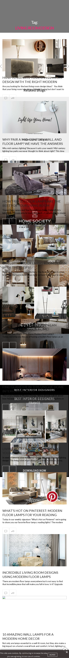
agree (52, 655)
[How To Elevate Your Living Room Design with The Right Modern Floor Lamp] (34, 55)
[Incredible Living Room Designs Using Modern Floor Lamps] (34, 555)
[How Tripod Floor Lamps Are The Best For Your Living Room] (34, 179)
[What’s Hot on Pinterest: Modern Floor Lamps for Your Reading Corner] (34, 488)
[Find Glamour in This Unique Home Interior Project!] (34, 364)
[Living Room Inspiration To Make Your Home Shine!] (34, 426)
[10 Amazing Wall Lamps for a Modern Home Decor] (34, 617)
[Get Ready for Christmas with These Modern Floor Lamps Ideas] (34, 73)
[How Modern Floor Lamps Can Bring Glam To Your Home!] (34, 303)
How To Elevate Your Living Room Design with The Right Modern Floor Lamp (32, 82)
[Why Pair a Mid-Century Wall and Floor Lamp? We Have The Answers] (34, 117)
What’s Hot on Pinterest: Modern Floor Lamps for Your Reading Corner (32, 515)
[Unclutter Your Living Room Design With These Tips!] (34, 241)
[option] (34, 68)
